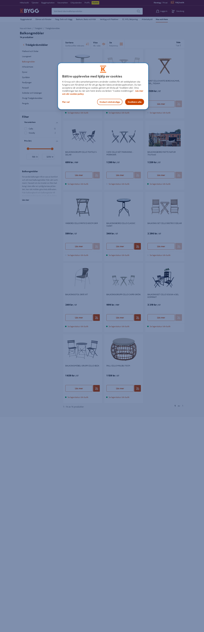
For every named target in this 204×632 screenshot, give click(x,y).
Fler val (66, 102)
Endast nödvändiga (110, 102)
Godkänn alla (135, 102)
